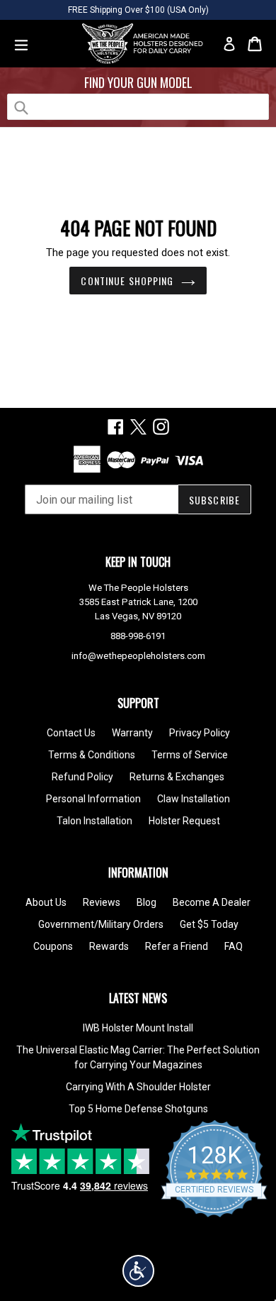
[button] (138, 1271)
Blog (146, 902)
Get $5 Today (209, 924)
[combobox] (138, 107)
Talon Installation (94, 820)
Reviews (101, 902)
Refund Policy (82, 776)
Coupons (53, 946)
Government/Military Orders (100, 924)
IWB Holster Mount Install (138, 1028)
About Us (46, 902)
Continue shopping (127, 280)
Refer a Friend (176, 946)
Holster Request (184, 820)
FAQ (233, 946)
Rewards (109, 946)
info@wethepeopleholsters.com (138, 655)
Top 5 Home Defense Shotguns (138, 1108)
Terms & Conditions (91, 754)
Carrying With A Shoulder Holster (138, 1086)
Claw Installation (193, 798)
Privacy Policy (199, 732)
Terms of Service (189, 754)
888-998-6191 (138, 636)
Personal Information (93, 798)
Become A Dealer (212, 902)
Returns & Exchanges (177, 776)
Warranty (132, 732)
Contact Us (71, 732)
